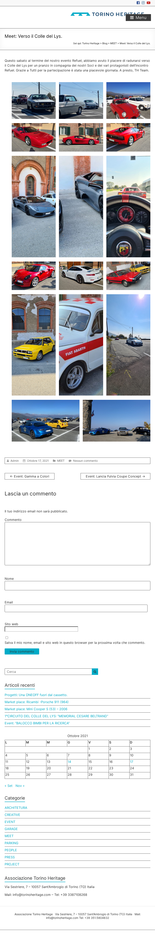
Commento (13, 520)
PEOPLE (11, 850)
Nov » (20, 786)
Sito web (11, 624)
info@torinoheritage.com (62, 917)
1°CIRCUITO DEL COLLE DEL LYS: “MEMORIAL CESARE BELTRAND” (56, 716)
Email (9, 602)
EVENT (10, 822)
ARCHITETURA (16, 808)
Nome (9, 579)
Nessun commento (85, 460)
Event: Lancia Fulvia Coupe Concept (115, 476)
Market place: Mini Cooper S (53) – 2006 (36, 709)
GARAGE (11, 829)
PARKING (11, 843)
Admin (14, 460)
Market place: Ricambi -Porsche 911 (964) (37, 702)
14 (69, 762)
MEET (61, 460)
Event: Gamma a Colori (29, 476)
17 (131, 762)
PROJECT (12, 864)
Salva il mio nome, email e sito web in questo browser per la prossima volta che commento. (75, 643)
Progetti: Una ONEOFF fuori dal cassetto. (36, 695)
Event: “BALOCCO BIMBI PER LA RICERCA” (37, 723)
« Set (9, 786)
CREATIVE (12, 815)
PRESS (10, 857)
